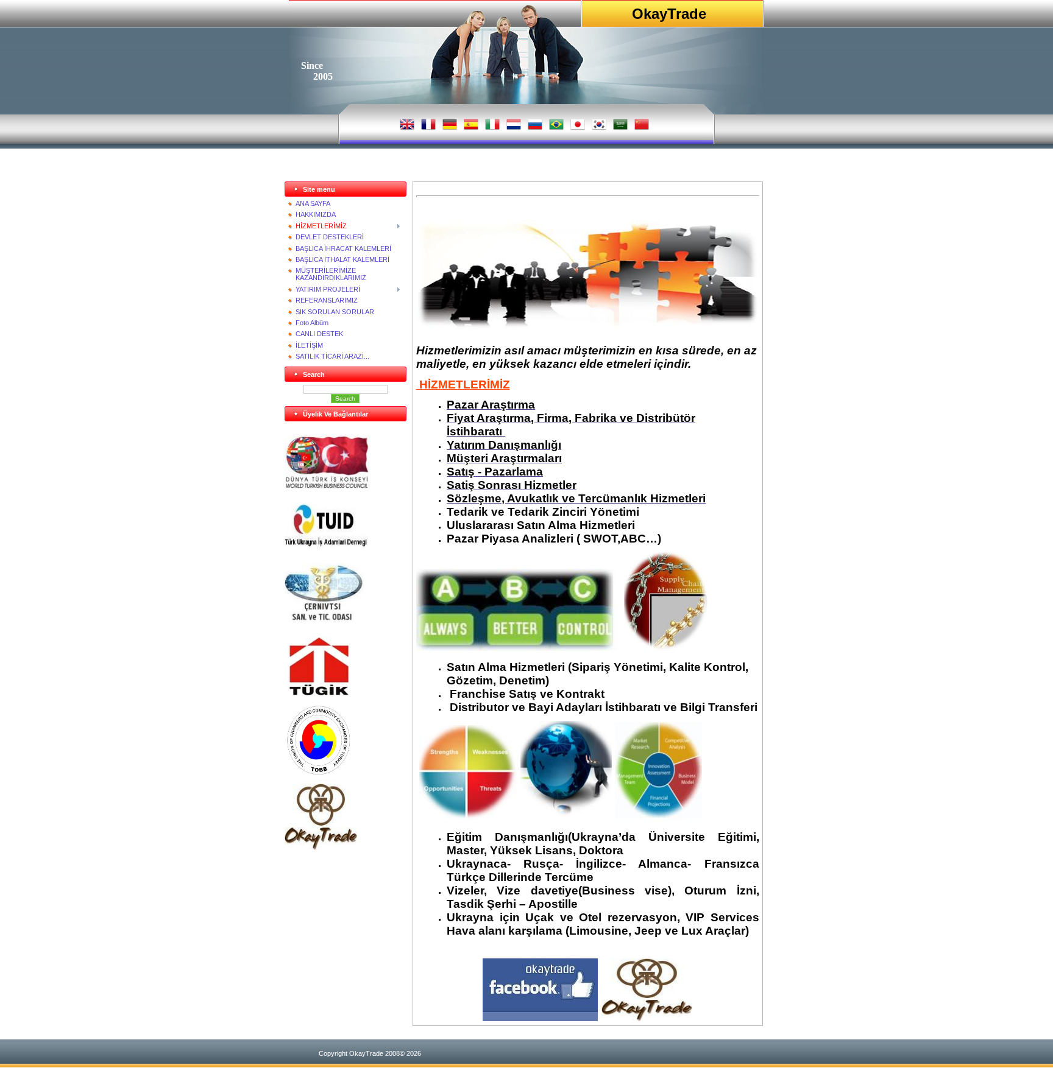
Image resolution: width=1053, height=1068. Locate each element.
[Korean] (601, 128)
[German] (452, 128)
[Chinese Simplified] (644, 128)
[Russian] (537, 128)
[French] (431, 128)
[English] (409, 128)
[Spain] (473, 128)
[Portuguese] (559, 128)
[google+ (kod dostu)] (296, 877)
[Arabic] (623, 128)
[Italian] (495, 128)
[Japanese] (580, 128)
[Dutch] (516, 128)
